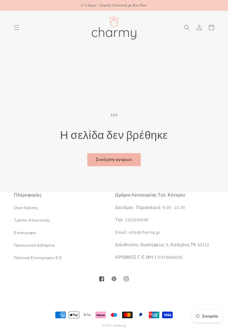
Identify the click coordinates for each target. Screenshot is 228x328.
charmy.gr (119, 325)
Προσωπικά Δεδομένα (34, 245)
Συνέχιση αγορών (114, 159)
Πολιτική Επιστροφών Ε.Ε (38, 257)
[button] (17, 27)
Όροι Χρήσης (26, 207)
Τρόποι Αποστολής (32, 220)
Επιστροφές (25, 232)
